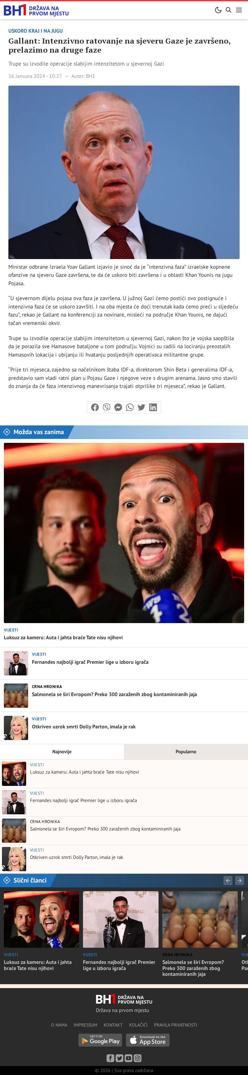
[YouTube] (128, 1058)
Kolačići (138, 1025)
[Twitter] (119, 1058)
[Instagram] (137, 1058)
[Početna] (36, 10)
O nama (59, 1025)
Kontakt (113, 1025)
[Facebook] (110, 1058)
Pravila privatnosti (175, 1025)
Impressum (85, 1025)
